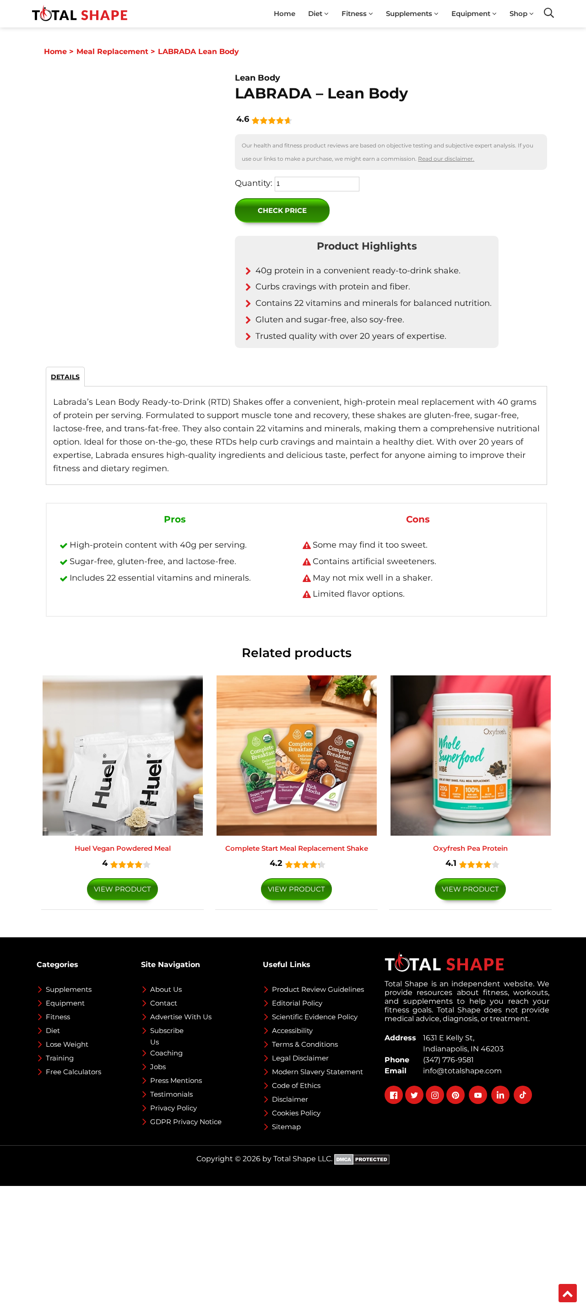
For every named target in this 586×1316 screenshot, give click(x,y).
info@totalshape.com (460, 1070)
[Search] (549, 13)
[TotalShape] (79, 14)
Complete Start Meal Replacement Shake (296, 848)
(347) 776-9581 (446, 1059)
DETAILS (65, 377)
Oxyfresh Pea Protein (470, 848)
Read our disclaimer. (446, 158)
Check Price (282, 210)
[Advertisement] (274, 1250)
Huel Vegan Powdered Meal (123, 848)
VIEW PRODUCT (122, 889)
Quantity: (253, 183)
